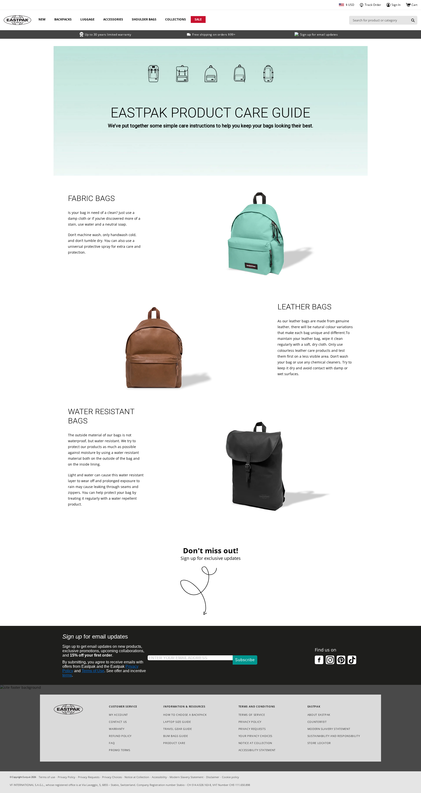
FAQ (112, 743)
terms (67, 675)
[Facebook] (319, 660)
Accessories (113, 19)
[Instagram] (330, 660)
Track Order (372, 5)
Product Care (174, 743)
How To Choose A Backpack (185, 715)
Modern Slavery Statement (328, 729)
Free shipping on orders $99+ (213, 34)
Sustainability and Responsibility (333, 736)
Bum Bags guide (175, 736)
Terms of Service (252, 715)
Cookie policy (230, 777)
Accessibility (159, 777)
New (42, 19)
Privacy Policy (250, 722)
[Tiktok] (352, 660)
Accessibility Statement (257, 750)
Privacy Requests (252, 729)
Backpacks (63, 19)
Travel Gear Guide (177, 729)
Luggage (87, 19)
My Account (118, 715)
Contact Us (118, 722)
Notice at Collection (255, 743)
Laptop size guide (177, 722)
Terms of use (47, 777)
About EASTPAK (319, 715)
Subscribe (245, 660)
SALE (198, 19)
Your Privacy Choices (255, 736)
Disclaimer (212, 777)
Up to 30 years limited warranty (108, 34)
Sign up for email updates (319, 34)
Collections (175, 19)
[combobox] (379, 20)
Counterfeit (317, 722)
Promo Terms (119, 750)
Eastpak (27, 777)
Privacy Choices (112, 777)
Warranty (116, 729)
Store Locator (319, 743)
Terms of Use (93, 671)
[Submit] (413, 20)
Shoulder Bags (144, 19)
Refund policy (120, 736)
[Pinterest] (341, 660)
